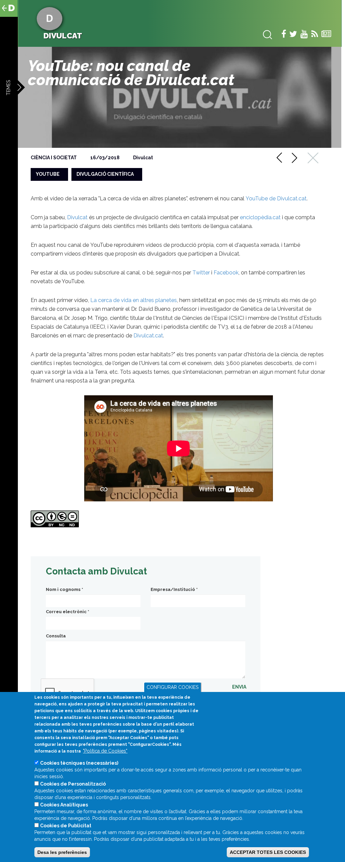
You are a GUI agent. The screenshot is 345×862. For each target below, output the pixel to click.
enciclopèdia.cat (260, 217)
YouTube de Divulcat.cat (276, 198)
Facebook (226, 272)
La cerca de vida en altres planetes (133, 300)
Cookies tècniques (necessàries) (79, 763)
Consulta (56, 635)
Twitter (201, 272)
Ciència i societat (54, 157)
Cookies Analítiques (64, 804)
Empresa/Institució (174, 589)
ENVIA (239, 687)
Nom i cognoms (64, 589)
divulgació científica (105, 174)
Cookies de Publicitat (65, 825)
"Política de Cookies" (105, 751)
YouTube (48, 174)
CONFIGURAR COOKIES (172, 687)
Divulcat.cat (148, 335)
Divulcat (143, 157)
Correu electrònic (67, 611)
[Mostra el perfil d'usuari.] (49, 18)
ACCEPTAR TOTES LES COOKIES (268, 852)
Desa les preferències (62, 852)
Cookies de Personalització (73, 784)
